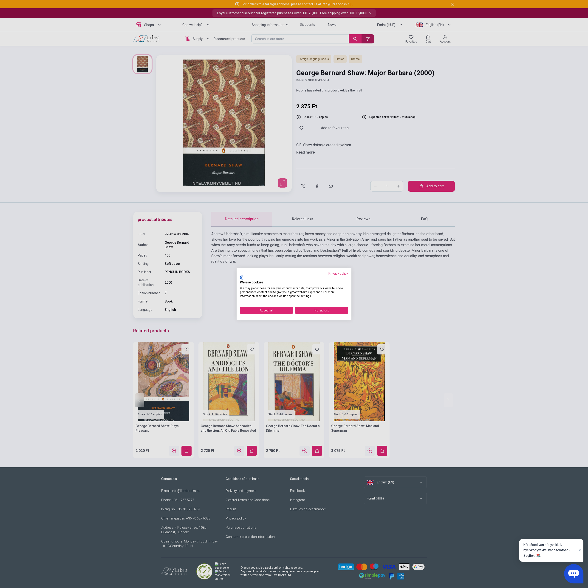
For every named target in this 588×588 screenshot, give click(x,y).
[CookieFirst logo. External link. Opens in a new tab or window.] (241, 277)
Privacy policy (338, 273)
